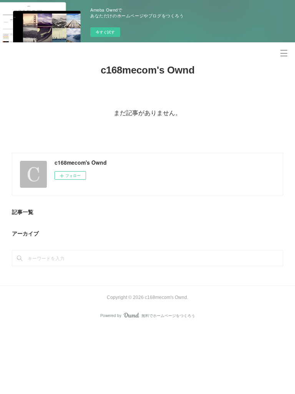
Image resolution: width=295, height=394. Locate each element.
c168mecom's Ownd (148, 70)
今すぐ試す (105, 32)
